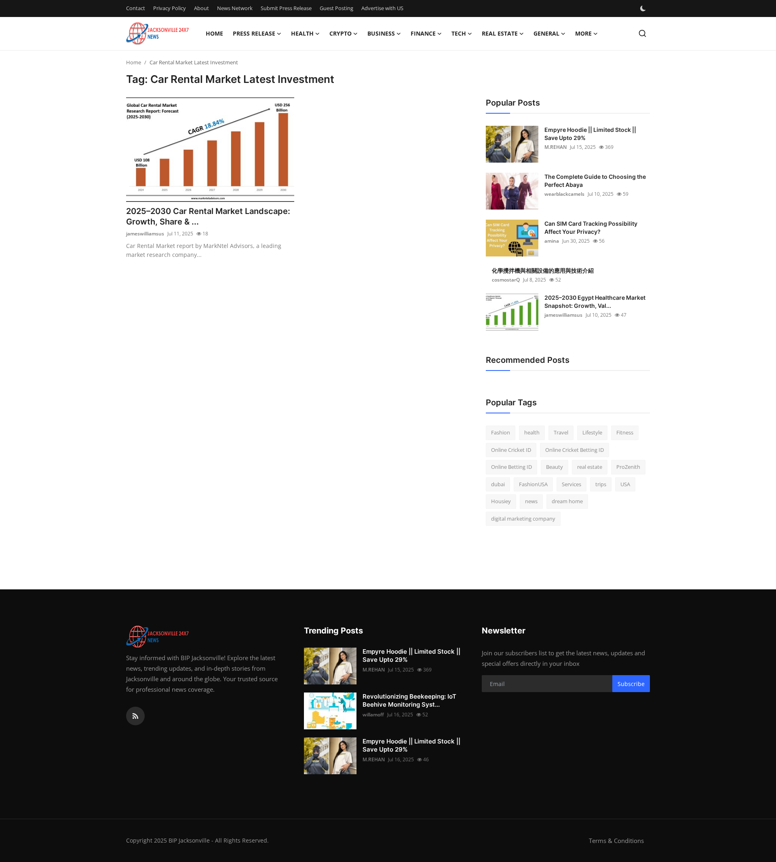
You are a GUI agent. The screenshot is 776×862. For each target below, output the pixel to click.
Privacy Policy (169, 8)
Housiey (501, 501)
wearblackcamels (564, 194)
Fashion (500, 432)
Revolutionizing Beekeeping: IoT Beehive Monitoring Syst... (409, 700)
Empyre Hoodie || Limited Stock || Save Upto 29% (590, 133)
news (531, 501)
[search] (642, 33)
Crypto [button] (340, 33)
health (532, 432)
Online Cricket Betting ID (574, 449)
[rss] (135, 716)
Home (214, 33)
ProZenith (628, 466)
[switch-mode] (644, 8)
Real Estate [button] (500, 33)
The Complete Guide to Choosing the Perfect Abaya (595, 180)
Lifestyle (592, 432)
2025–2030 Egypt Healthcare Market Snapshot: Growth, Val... (594, 301)
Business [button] (381, 33)
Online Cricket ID (511, 449)
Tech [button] (458, 33)
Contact (135, 8)
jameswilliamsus (145, 233)
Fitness (624, 432)
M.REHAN (555, 147)
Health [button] (302, 33)
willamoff (373, 714)
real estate (589, 466)
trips (600, 484)
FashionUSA (533, 484)
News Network (235, 8)
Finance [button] (423, 33)
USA (625, 484)
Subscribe (631, 684)
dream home (567, 501)
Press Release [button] (254, 33)
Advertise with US (382, 8)
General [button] (546, 33)
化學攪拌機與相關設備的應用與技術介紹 (543, 270)
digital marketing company (523, 518)
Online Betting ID (511, 466)
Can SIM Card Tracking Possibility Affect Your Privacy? (590, 227)
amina (551, 240)
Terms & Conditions (616, 841)
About (201, 8)
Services (571, 484)
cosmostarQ (506, 279)
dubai (498, 484)
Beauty (554, 466)
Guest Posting (336, 8)
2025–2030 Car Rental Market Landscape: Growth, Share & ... (208, 216)
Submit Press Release (286, 8)
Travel (561, 432)
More (583, 33)
